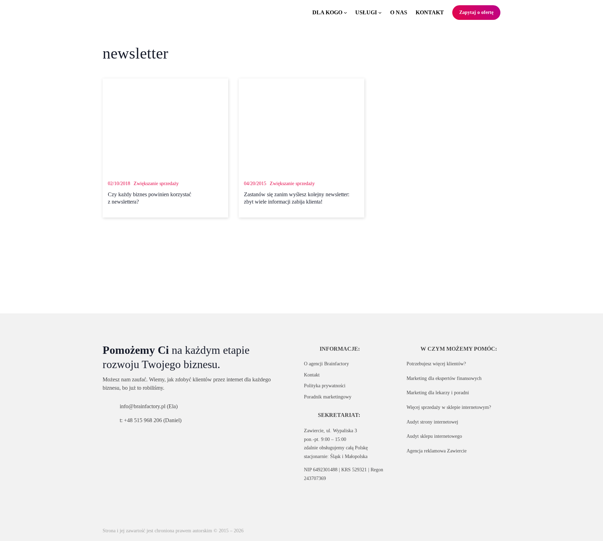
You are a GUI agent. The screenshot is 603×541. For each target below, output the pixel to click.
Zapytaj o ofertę (476, 12)
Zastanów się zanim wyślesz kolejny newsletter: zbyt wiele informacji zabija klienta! (296, 198)
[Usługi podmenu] (380, 12)
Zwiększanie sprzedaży (156, 183)
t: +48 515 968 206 (141, 420)
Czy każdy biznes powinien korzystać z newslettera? (149, 198)
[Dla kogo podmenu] (345, 12)
